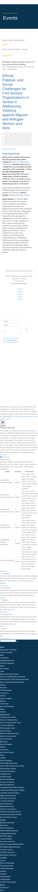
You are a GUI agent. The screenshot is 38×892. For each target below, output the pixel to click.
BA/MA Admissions (7, 828)
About (2, 885)
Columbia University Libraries (10, 812)
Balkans (5, 40)
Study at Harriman (7, 822)
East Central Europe (7, 706)
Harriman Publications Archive (10, 814)
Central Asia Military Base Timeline (12, 790)
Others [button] (2, 626)
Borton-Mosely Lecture (8, 736)
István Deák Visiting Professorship (12, 766)
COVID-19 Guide (6, 652)
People (3, 820)
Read (2, 655)
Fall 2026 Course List (7, 852)
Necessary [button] (3, 455)
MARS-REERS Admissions (9, 831)
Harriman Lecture (6, 739)
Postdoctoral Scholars (7, 771)
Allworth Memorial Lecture (9, 733)
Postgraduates (5, 879)
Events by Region (6, 698)
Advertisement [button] (5, 612)
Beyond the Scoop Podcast (9, 674)
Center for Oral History (8, 809)
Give (2, 890)
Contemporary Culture (8, 717)
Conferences (4, 693)
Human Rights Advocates (9, 763)
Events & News (9, 329)
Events (11, 40)
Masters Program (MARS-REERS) (12, 844)
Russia (2, 709)
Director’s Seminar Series (8, 720)
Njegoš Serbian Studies (8, 795)
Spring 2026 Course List (8, 855)
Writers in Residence (7, 779)
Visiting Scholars (6, 776)
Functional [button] (3, 571)
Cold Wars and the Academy (10, 793)
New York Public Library (8, 817)
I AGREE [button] (7, 419)
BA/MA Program (6, 836)
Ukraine (3, 712)
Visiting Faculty (5, 774)
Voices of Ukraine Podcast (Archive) (12, 676)
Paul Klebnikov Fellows (8, 768)
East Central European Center (16, 331)
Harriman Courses (6, 849)
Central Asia (4, 704)
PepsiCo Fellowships (7, 863)
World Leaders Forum (7, 728)
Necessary (5, 457)
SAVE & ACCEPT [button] (5, 638)
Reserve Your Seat (9, 149)
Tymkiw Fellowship (6, 868)
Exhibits (3, 696)
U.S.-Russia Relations (7, 725)
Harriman (30, 329)
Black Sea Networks (7, 785)
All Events (3, 687)
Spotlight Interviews (7, 660)
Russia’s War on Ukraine (8, 650)
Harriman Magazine (7, 663)
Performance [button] (4, 586)
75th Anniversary (6, 690)
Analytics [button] (3, 598)
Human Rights (20, 40)
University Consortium (8, 798)
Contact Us (4, 887)
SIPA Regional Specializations (10, 847)
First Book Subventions (8, 882)
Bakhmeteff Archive (7, 806)
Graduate (3, 874)
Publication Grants (6, 866)
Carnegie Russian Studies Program (12, 787)
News (2, 647)
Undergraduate (5, 876)
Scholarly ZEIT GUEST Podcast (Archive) (14, 679)
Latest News (4, 658)
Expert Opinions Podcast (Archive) (12, 682)
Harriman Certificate (7, 841)
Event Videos (4, 668)
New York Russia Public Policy (10, 722)
